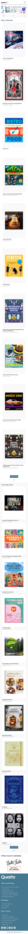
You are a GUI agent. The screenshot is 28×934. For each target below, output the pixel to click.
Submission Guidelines (8, 916)
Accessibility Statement (8, 896)
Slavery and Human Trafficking (10, 894)
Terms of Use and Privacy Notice (10, 887)
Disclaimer (5, 907)
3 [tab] (15, 16)
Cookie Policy (5, 889)
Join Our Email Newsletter (9, 920)
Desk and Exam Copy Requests (10, 918)
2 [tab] (14, 16)
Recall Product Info (7, 922)
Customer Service (7, 904)
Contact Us (5, 915)
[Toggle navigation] (25, 2)
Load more (14, 476)
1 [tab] (12, 16)
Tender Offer (5, 924)
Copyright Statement (7, 891)
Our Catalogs (5, 905)
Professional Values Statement (10, 892)
